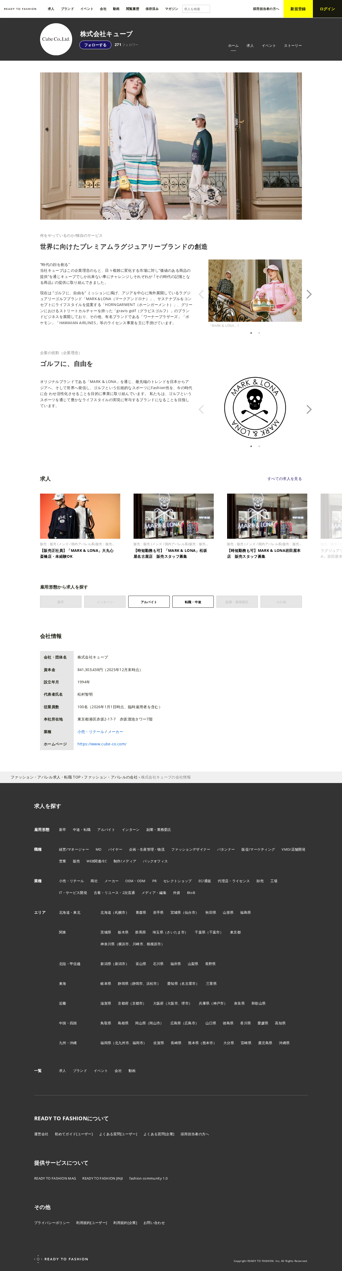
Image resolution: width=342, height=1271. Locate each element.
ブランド (80, 1070)
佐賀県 (158, 1042)
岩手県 (158, 912)
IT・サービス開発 (73, 892)
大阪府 (158, 1003)
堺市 (185, 1003)
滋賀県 (105, 1003)
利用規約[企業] (125, 1222)
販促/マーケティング (258, 849)
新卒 (62, 829)
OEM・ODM (135, 880)
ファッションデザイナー (191, 849)
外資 (176, 892)
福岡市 (138, 1042)
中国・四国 (68, 1023)
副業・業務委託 (158, 829)
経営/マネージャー (74, 849)
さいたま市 (176, 932)
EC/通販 (205, 880)
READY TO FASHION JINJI (102, 1178)
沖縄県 (284, 1042)
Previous (204, 294)
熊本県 (193, 1042)
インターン (131, 829)
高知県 (280, 1023)
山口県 (210, 1023)
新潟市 (120, 963)
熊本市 (208, 1042)
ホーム (233, 45)
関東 (62, 932)
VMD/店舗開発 (293, 849)
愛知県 (172, 983)
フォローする (95, 44)
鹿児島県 (265, 1042)
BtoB (191, 892)
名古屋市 (188, 983)
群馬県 (140, 932)
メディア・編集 (154, 892)
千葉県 (200, 932)
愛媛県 (263, 1023)
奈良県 (239, 1003)
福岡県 (105, 1042)
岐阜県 (105, 983)
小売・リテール (90, 731)
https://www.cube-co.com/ (102, 743)
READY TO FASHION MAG (55, 1178)
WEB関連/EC (97, 861)
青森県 (141, 912)
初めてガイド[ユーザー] (74, 1134)
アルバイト (149, 602)
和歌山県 (258, 1003)
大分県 (228, 1042)
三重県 (211, 983)
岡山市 (154, 1023)
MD (99, 849)
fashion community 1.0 (148, 1178)
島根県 (123, 1023)
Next (306, 294)
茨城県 (105, 932)
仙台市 (190, 912)
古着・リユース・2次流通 (114, 892)
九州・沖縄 (68, 1042)
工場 (274, 880)
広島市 (190, 1023)
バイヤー (115, 849)
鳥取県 (105, 1023)
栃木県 (123, 932)
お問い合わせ (154, 1222)
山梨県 (193, 963)
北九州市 (122, 1042)
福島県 (245, 912)
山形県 (228, 912)
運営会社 (41, 1134)
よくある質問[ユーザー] (118, 1134)
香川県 (245, 1023)
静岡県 (123, 983)
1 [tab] (251, 333)
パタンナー (226, 849)
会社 (118, 1070)
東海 (62, 983)
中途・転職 (82, 829)
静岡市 (137, 983)
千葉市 (214, 932)
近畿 (62, 1003)
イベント (269, 45)
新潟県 (105, 963)
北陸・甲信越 (69, 963)
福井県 (175, 963)
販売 (76, 861)
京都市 (137, 1003)
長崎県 (176, 1042)
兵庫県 (204, 1003)
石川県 (158, 963)
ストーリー (293, 45)
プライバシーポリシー (52, 1222)
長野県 (210, 963)
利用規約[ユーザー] (91, 1222)
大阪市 (172, 1003)
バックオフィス (155, 861)
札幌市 (120, 912)
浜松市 (151, 983)
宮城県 (175, 912)
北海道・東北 (69, 912)
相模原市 (154, 943)
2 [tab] (259, 333)
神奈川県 (107, 943)
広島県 (175, 1023)
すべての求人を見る (284, 478)
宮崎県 (246, 1042)
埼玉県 (158, 932)
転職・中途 (193, 602)
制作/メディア (125, 861)
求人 (250, 45)
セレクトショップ (177, 880)
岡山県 (140, 1023)
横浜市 (123, 943)
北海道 (105, 912)
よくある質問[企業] (158, 1134)
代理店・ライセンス (234, 880)
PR (154, 880)
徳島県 (228, 1023)
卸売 (260, 880)
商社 (94, 880)
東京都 (235, 932)
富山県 (141, 963)
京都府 (123, 1003)
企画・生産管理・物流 (147, 849)
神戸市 (218, 1003)
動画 (132, 1070)
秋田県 (210, 912)
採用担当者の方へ (195, 1134)
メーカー (115, 731)
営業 (62, 861)
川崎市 (138, 943)
